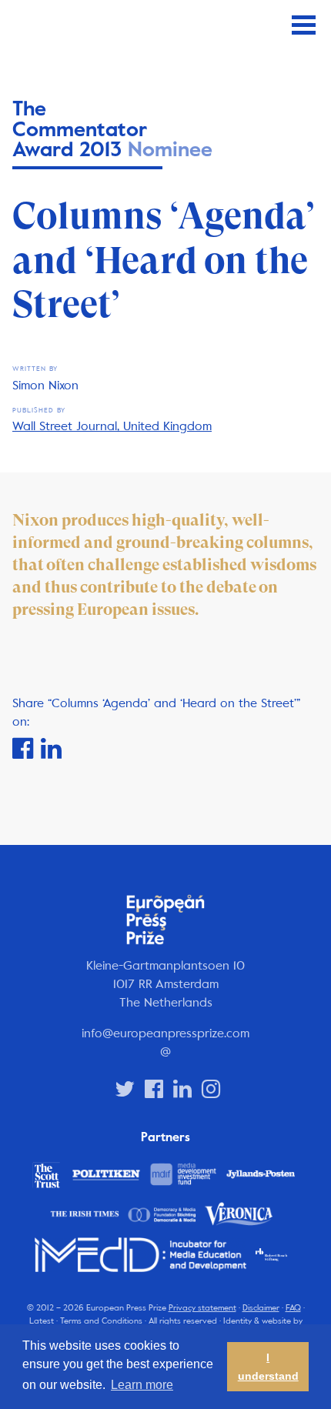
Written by (35, 369)
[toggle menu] (304, 25)
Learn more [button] (142, 1384)
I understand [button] (268, 1366)
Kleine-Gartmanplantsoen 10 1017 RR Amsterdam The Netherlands (165, 984)
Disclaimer (260, 1308)
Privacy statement (202, 1308)
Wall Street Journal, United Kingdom (112, 426)
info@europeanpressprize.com (165, 1033)
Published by (38, 410)
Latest (41, 1321)
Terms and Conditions (101, 1321)
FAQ (293, 1308)
